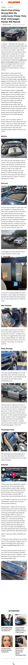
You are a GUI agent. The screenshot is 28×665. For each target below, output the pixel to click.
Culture (3, 7)
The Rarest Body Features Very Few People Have (6, 650)
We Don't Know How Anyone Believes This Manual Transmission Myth (20, 652)
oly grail (4, 66)
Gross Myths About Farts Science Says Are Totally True (6, 629)
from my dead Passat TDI (11, 545)
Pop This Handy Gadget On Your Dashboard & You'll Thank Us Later (20, 630)
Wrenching (10, 7)
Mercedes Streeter (7, 24)
